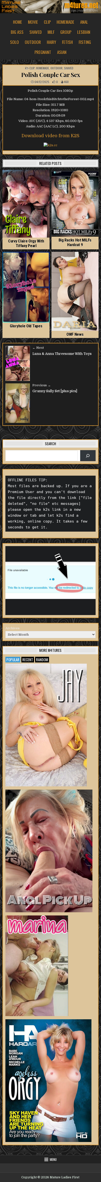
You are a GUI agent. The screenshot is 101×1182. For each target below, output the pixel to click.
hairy (51, 42)
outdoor (33, 42)
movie (33, 22)
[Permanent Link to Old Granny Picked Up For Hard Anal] (48, 851)
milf (51, 32)
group (65, 32)
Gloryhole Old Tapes (26, 326)
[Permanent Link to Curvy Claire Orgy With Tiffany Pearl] (26, 204)
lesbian (83, 32)
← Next (38, 347)
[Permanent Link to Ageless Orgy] (48, 1080)
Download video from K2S (50, 135)
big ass (17, 32)
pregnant (43, 52)
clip (47, 22)
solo (14, 42)
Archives (12, 628)
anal (84, 22)
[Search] (88, 455)
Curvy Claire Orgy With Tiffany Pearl (26, 243)
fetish (67, 42)
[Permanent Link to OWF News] (75, 291)
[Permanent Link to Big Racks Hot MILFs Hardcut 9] (75, 203)
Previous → (41, 385)
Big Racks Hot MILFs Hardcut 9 (75, 242)
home (17, 22)
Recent (27, 659)
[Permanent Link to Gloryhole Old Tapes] (26, 287)
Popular (12, 659)
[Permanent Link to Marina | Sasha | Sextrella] (36, 965)
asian (61, 52)
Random (42, 659)
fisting (85, 42)
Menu (53, 1159)
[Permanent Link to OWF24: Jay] (46, 725)
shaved (35, 32)
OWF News (75, 334)
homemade (65, 22)
